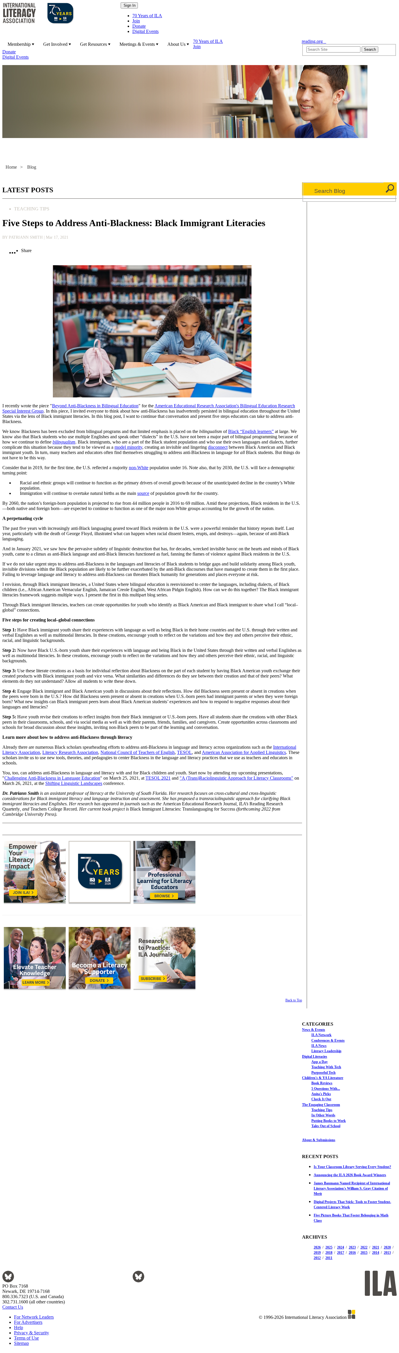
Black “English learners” (251, 431)
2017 (340, 1253)
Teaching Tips (321, 1110)
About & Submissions (318, 1140)
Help (18, 1327)
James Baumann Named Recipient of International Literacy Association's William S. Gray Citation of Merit (352, 1188)
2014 (375, 1253)
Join (136, 20)
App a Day (319, 1062)
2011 (328, 1258)
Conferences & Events (328, 1040)
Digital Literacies (314, 1057)
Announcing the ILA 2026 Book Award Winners (350, 1175)
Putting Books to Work (328, 1121)
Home (11, 167)
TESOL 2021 (158, 778)
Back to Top (293, 1000)
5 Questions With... (325, 1089)
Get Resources (93, 44)
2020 (387, 1247)
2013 (387, 1253)
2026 (317, 1247)
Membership (19, 44)
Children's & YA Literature (322, 1078)
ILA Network (321, 1035)
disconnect (218, 447)
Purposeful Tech (323, 1073)
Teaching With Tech (326, 1067)
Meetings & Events (137, 44)
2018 (328, 1253)
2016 (352, 1253)
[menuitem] (20, 44)
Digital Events (145, 31)
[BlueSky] (8, 1280)
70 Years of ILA (147, 15)
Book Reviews (321, 1083)
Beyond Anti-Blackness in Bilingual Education (95, 405)
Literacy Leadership (326, 1051)
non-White (138, 467)
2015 (363, 1253)
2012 (317, 1258)
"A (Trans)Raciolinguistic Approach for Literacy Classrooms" (236, 778)
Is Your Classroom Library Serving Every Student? (352, 1167)
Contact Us (12, 1307)
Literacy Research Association (70, 752)
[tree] (349, 1077)
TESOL (184, 752)
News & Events (313, 1030)
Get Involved (55, 44)
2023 (352, 1247)
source (143, 493)
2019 (317, 1253)
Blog (31, 167)
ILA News (319, 1046)
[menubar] (150, 49)
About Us (176, 44)
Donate (139, 26)
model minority (128, 447)
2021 (375, 1247)
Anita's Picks (321, 1094)
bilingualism (64, 441)
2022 (363, 1247)
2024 (340, 1247)
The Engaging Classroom (321, 1105)
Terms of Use (26, 1337)
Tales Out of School (325, 1126)
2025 (328, 1247)
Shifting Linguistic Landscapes (73, 783)
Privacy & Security (31, 1332)
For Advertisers (28, 1322)
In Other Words (323, 1115)
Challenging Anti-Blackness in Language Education (52, 778)
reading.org (314, 41)
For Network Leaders (34, 1316)
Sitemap (21, 1343)
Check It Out (321, 1099)
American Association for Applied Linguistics (244, 752)
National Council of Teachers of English (137, 752)
